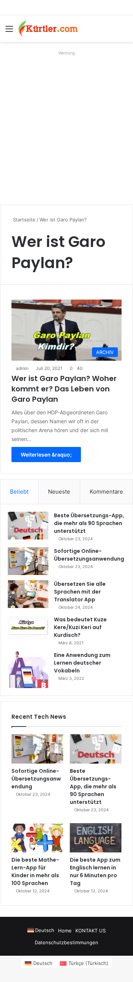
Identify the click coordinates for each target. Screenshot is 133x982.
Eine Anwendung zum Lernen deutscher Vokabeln (82, 662)
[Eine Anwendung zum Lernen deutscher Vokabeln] (28, 669)
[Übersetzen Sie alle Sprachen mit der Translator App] (28, 594)
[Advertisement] (66, 124)
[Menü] (9, 31)
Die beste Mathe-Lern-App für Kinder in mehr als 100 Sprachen (35, 871)
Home (65, 930)
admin (22, 368)
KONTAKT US (90, 930)
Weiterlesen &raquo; (46, 454)
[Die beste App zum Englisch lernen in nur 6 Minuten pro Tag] (96, 837)
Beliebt (19, 491)
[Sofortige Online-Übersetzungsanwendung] (28, 561)
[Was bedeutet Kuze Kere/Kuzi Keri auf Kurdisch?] (28, 627)
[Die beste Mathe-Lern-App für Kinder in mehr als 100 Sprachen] (37, 837)
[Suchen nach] (123, 31)
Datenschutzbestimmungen (66, 942)
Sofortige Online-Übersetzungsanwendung (89, 554)
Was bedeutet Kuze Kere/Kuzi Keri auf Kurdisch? (80, 627)
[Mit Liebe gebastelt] (48, 28)
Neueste (59, 491)
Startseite (23, 220)
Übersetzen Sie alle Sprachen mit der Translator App (80, 591)
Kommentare (106, 491)
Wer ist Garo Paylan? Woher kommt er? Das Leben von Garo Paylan (64, 388)
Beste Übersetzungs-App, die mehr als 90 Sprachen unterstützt (89, 523)
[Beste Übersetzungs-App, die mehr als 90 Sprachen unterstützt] (28, 526)
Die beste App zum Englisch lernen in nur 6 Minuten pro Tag (95, 871)
